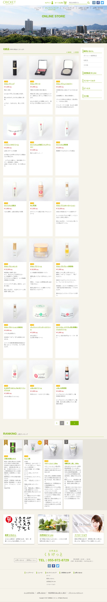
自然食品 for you (90, 73)
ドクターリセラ (89, 81)
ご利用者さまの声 (66, 572)
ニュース (39, 572)
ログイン (48, 3)
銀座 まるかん (50, 578)
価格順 (69, 52)
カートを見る (59, 3)
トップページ (29, 572)
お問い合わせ (78, 572)
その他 (86, 65)
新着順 (77, 52)
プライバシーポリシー (75, 593)
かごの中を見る (29, 593)
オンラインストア (51, 572)
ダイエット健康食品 (90, 55)
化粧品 (86, 60)
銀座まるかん (89, 51)
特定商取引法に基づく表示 (57, 593)
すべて (48, 575)
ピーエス (87, 88)
